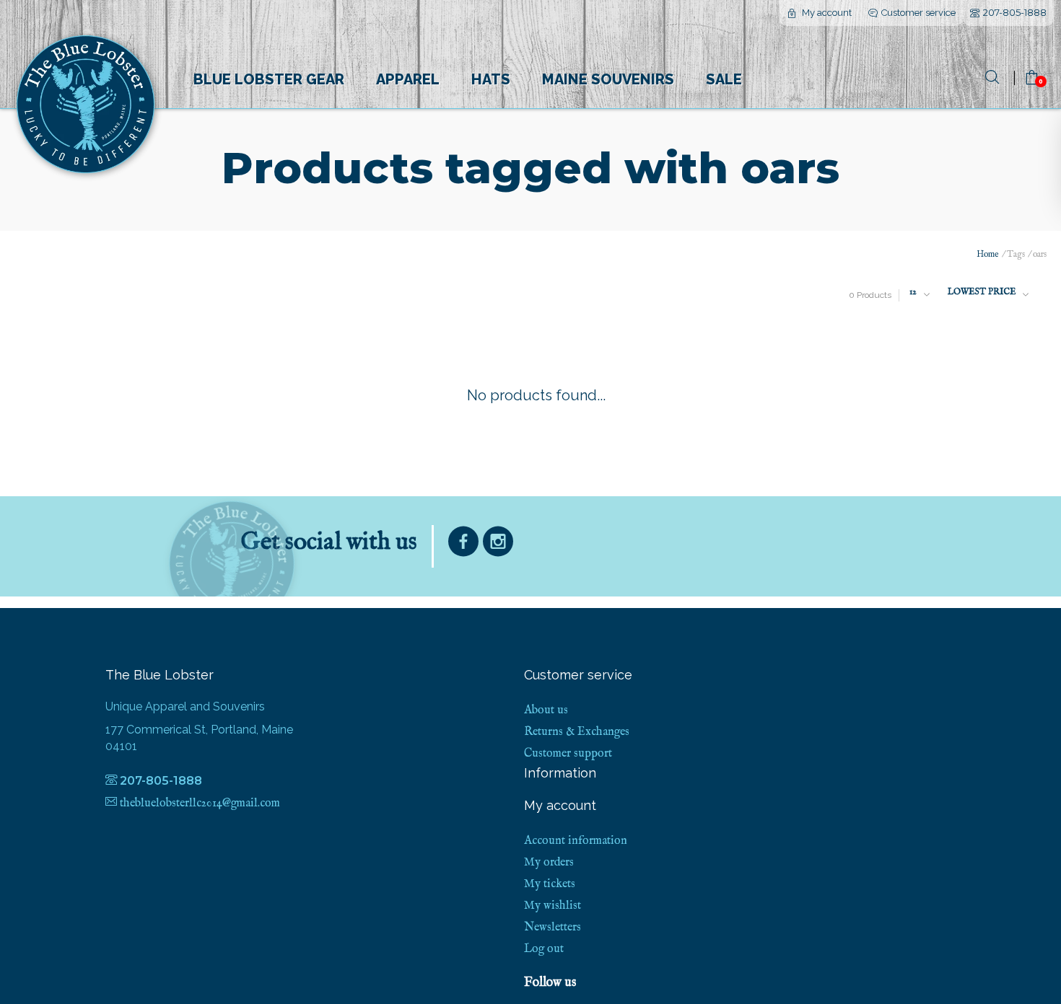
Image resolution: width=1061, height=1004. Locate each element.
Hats (490, 79)
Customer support (568, 754)
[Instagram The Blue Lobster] (498, 545)
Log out (544, 949)
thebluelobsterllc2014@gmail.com (200, 803)
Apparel (408, 79)
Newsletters (552, 927)
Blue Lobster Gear (268, 79)
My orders (549, 862)
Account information (575, 841)
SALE (724, 79)
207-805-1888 (1015, 12)
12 (913, 291)
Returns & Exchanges (576, 732)
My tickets (549, 884)
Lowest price (982, 291)
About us (546, 710)
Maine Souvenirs (608, 79)
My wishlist (552, 906)
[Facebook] (463, 545)
